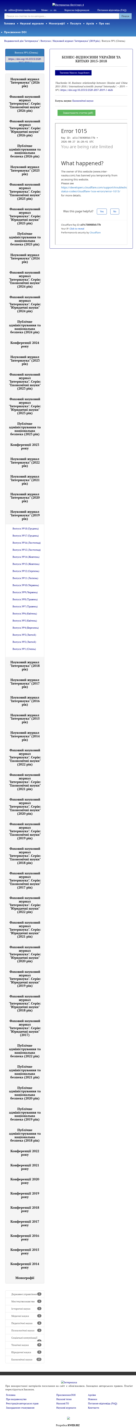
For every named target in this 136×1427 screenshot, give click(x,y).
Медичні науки (25, 1316)
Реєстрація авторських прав (22, 1403)
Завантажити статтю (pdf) (78, 112)
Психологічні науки (25, 1330)
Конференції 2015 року (24, 1251)
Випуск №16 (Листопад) (27, 542)
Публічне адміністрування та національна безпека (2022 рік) (25, 1050)
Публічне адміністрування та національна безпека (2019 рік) (25, 1114)
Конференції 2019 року (24, 1195)
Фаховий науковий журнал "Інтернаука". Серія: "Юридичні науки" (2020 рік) (25, 954)
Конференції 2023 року (24, 446)
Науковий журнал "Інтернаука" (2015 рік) (25, 718)
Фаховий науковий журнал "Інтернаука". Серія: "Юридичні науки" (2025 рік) (25, 216)
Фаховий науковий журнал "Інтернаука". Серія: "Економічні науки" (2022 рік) (25, 757)
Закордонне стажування (20, 1407)
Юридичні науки (25, 1352)
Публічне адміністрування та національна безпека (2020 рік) (25, 1093)
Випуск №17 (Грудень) (26, 535)
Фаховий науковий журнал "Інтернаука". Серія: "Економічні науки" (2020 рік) (25, 806)
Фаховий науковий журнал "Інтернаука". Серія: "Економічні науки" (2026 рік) (25, 103)
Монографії (57, 23)
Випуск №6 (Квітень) (25, 613)
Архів (90, 23)
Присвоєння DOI (15, 32)
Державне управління (25, 1294)
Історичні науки (25, 1308)
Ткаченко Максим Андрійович (75, 72)
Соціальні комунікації (25, 1338)
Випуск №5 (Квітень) (25, 620)
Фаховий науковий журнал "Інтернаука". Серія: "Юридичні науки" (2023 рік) (25, 406)
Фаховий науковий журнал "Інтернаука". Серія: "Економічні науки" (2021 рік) (25, 782)
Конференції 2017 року (24, 1223)
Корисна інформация (76, 10)
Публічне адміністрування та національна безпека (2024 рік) (25, 326)
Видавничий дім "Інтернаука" (21, 40)
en (55, 10)
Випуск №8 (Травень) (25, 599)
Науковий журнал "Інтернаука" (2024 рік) (25, 258)
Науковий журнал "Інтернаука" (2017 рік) (25, 683)
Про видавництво (16, 1399)
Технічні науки (25, 1345)
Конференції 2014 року (24, 1265)
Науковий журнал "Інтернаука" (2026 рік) (25, 82)
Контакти (93, 1407)
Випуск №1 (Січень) (24, 649)
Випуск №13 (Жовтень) (26, 564)
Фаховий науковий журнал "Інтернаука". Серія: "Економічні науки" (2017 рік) (25, 880)
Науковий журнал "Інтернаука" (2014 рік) (25, 736)
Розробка (68, 1425)
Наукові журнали (32, 23)
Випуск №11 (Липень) (25, 578)
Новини (92, 1399)
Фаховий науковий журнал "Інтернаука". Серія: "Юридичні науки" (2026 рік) (25, 128)
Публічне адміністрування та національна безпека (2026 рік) (25, 151)
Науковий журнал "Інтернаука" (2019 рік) (76, 40)
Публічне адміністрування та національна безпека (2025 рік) (25, 238)
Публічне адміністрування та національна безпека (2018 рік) (25, 1135)
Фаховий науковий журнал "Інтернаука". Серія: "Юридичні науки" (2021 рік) (25, 929)
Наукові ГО (62, 1403)
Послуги (75, 23)
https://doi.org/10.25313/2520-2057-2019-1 (24, 60)
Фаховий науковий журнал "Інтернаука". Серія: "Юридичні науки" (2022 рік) (25, 905)
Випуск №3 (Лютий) (24, 634)
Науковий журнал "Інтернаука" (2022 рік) (25, 462)
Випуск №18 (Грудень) (26, 528)
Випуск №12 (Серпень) (26, 571)
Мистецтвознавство (25, 1301)
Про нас (104, 23)
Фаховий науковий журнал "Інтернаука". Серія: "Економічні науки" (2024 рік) (25, 279)
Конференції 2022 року (24, 1153)
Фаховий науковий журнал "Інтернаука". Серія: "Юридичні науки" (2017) (25, 1028)
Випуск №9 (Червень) (25, 592)
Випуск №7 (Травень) (25, 606)
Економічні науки (25, 1359)
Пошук (125, 16)
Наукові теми (64, 1399)
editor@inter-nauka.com (22, 10)
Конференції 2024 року (24, 344)
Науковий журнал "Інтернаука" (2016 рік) (25, 701)
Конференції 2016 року (24, 1237)
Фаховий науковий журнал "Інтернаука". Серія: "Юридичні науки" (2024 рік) (25, 304)
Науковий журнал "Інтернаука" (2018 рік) (25, 665)
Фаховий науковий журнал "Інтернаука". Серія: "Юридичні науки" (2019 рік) (25, 978)
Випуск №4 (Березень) (26, 627)
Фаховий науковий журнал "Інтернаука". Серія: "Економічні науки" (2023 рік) (25, 381)
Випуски (46, 40)
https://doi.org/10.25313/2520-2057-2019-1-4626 (86, 90)
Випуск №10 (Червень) (26, 585)
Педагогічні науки (25, 1323)
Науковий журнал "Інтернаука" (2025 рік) (25, 170)
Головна (9, 23)
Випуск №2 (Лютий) (24, 641)
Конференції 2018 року (24, 1209)
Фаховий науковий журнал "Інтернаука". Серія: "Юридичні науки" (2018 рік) (25, 1003)
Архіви (92, 1395)
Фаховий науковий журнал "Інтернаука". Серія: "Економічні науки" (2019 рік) (25, 831)
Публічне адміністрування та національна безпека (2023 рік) (25, 428)
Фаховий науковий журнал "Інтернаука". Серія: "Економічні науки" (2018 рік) (25, 855)
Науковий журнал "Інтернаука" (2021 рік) (25, 480)
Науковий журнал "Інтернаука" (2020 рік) (25, 497)
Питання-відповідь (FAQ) (112, 10)
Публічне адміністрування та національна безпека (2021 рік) (25, 1071)
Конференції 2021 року (24, 1167)
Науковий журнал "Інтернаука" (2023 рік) (25, 360)
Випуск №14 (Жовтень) (26, 556)
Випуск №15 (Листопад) (27, 549)
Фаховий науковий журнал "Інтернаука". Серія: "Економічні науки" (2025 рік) (25, 191)
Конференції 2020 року (24, 1181)
